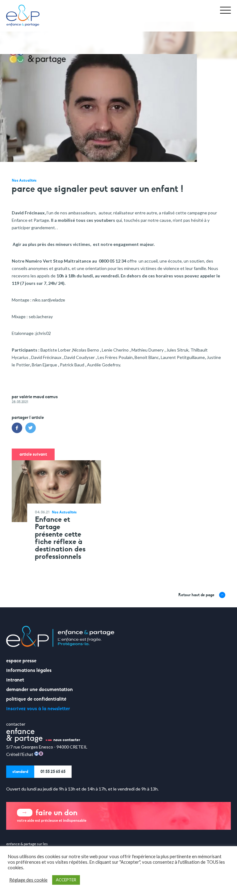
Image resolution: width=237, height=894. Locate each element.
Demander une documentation (39, 689)
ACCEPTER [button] (66, 879)
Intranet (15, 680)
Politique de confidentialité (36, 699)
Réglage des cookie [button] (28, 880)
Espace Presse (21, 661)
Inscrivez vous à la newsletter (38, 709)
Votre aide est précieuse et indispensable (51, 815)
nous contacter (66, 739)
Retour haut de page (196, 594)
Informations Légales (29, 670)
